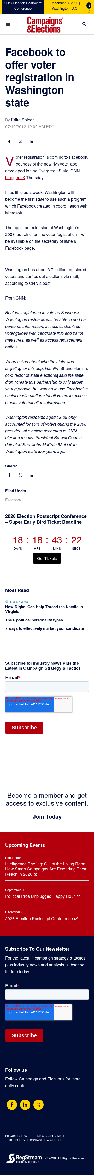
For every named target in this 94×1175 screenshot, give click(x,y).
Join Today (47, 816)
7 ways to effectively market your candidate (44, 628)
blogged (12, 177)
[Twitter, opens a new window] (38, 1105)
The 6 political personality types (34, 620)
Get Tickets (47, 558)
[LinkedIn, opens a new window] (31, 142)
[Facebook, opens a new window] (9, 142)
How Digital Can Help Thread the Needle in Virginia (44, 609)
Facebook (13, 499)
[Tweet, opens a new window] (20, 142)
